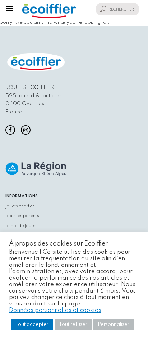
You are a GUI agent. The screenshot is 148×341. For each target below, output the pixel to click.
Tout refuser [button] (73, 324)
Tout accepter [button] (31, 324)
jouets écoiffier (19, 206)
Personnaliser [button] (113, 324)
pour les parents (22, 216)
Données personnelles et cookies (55, 310)
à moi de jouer (20, 226)
